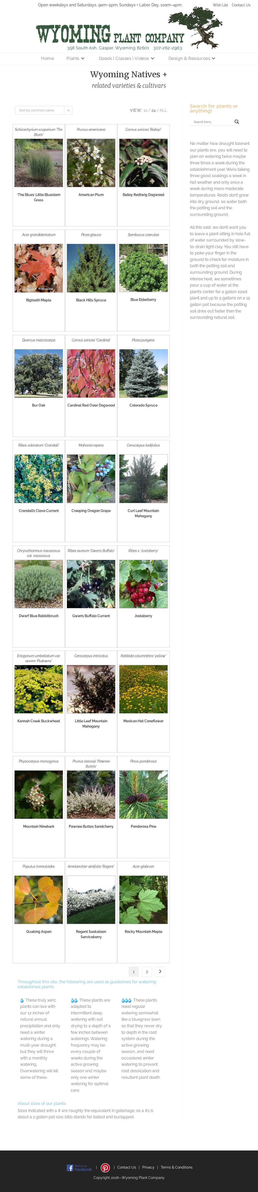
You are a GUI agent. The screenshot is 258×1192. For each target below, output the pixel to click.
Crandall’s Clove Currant (39, 511)
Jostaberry (143, 616)
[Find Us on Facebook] (79, 1167)
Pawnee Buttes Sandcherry (91, 826)
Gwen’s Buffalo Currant (91, 616)
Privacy (148, 1167)
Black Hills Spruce (91, 300)
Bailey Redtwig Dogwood (143, 195)
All (163, 110)
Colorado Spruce (143, 405)
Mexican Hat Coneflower (143, 721)
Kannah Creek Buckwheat (38, 721)
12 (145, 110)
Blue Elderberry (143, 300)
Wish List (220, 5)
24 (153, 110)
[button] (36, 217)
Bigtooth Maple (38, 300)
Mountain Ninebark (38, 826)
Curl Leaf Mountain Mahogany (143, 513)
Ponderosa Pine (143, 826)
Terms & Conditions (176, 1167)
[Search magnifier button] (236, 121)
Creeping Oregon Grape (91, 511)
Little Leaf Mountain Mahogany (91, 723)
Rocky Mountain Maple (143, 932)
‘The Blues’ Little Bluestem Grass (38, 197)
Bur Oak (38, 405)
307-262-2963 (167, 47)
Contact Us (241, 5)
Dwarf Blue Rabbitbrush (38, 616)
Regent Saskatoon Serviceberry (91, 934)
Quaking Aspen (38, 932)
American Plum (91, 195)
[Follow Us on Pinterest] (105, 1167)
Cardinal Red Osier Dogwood (91, 405)
